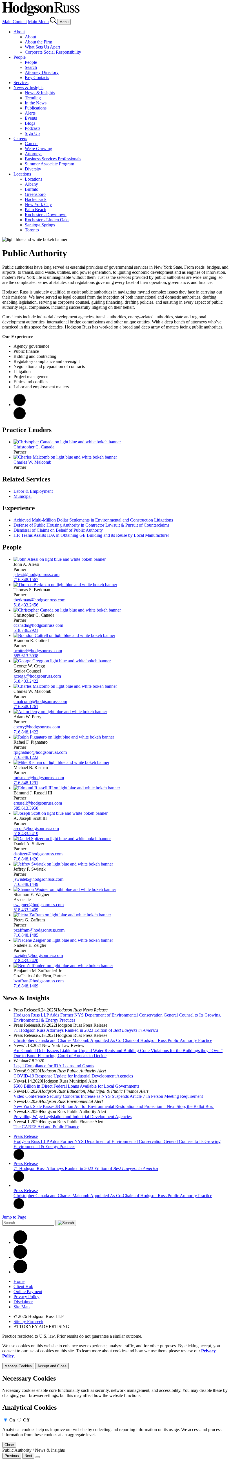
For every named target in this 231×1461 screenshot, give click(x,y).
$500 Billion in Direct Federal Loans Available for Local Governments (76, 1086)
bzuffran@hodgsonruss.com (39, 980)
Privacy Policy (26, 1296)
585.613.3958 (26, 808)
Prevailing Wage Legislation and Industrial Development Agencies (73, 1116)
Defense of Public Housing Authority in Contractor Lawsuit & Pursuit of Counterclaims (91, 525)
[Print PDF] (20, 404)
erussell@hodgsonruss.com (38, 803)
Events (31, 118)
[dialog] (115, 1356)
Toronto (32, 229)
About (19, 31)
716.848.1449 (26, 884)
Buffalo (31, 189)
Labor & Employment (33, 491)
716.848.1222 (26, 757)
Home (19, 1281)
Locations (22, 174)
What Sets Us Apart (42, 47)
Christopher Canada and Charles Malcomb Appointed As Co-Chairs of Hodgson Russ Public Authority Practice (113, 1040)
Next (28, 1456)
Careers (20, 138)
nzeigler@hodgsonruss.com (38, 955)
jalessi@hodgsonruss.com (36, 574)
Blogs (30, 123)
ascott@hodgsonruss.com (36, 828)
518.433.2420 (26, 960)
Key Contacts (37, 77)
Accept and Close (51, 1366)
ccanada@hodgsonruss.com (38, 625)
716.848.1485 (26, 935)
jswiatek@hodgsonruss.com (38, 879)
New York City (38, 204)
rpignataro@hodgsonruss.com (40, 752)
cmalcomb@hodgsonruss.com (40, 701)
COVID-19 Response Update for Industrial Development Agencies (74, 1076)
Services (21, 82)
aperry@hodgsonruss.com (37, 726)
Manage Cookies (18, 1366)
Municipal (23, 496)
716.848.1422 (26, 732)
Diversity (33, 169)
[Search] (53, 21)
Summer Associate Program (49, 163)
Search (31, 67)
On (12, 1420)
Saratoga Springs (40, 224)
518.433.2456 (26, 605)
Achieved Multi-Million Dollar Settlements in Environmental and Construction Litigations (93, 520)
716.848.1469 (26, 986)
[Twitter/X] (20, 1257)
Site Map (22, 1306)
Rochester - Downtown (45, 214)
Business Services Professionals (53, 158)
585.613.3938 (26, 655)
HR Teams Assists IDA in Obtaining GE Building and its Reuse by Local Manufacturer (91, 535)
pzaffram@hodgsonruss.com (39, 930)
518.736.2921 (26, 630)
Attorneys (33, 153)
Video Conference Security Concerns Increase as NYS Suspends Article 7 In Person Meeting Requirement (108, 1096)
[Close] (37, 1457)
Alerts (30, 113)
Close (9, 1445)
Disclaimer (23, 1301)
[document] (115, 1411)
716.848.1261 (26, 706)
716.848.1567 (26, 579)
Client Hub (23, 1286)
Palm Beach (35, 209)
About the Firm (38, 42)
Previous (12, 1456)
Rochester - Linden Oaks (47, 219)
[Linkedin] (20, 1242)
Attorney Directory (42, 72)
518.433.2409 (26, 909)
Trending (33, 97)
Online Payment (28, 1291)
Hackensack (35, 199)
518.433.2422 (26, 681)
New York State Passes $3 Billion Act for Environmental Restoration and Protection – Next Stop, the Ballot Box (114, 1106)
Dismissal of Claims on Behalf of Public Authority (58, 530)
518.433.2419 (26, 833)
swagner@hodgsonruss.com (39, 904)
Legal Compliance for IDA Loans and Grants (54, 1065)
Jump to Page (14, 1217)
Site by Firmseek (28, 1321)
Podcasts (32, 128)
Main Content (14, 21)
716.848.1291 (26, 782)
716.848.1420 (26, 859)
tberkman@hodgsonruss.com (39, 599)
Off (26, 1420)
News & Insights (28, 87)
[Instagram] (20, 1271)
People (20, 57)
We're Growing (38, 148)
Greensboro (35, 194)
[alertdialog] (115, 1411)
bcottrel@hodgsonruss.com (38, 650)
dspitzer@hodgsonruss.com (38, 853)
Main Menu (38, 21)
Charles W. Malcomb (32, 462)
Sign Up (32, 133)
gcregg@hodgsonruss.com (37, 676)
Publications (35, 108)
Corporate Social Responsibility (53, 52)
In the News (35, 102)
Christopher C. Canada (34, 446)
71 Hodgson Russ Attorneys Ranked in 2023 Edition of (86, 1030)
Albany (31, 184)
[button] (20, 417)
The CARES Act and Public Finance (46, 1126)
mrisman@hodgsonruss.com (39, 777)
